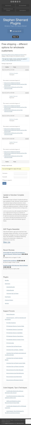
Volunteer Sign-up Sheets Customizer (15, 366)
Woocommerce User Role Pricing (14, 376)
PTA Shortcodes (10, 343)
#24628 (27, 115)
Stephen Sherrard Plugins (15, 21)
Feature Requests (10, 314)
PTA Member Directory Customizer (14, 329)
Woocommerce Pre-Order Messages (14, 370)
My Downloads (22, 5)
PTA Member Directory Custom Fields (15, 326)
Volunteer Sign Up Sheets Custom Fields (15, 363)
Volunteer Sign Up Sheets (12, 293)
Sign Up (6, 242)
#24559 (27, 92)
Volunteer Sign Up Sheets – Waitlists (14, 349)
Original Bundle (10, 290)
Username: (4, 173)
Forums (6, 54)
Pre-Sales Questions (11, 322)
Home (3, 54)
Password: (4, 177)
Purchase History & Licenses (8, 9)
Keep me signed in (8, 180)
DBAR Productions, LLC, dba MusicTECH (14, 423)
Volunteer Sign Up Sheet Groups (14, 346)
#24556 (27, 69)
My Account (8, 5)
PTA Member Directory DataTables (14, 333)
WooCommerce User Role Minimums (15, 373)
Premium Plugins (9, 300)
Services (7, 303)
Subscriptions (22, 10)
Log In (4, 183)
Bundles (7, 280)
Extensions (7, 283)
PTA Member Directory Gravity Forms (15, 339)
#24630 (27, 138)
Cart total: (16, 31)
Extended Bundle (11, 287)
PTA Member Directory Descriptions (14, 336)
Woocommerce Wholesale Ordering (16, 54)
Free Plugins (8, 296)
